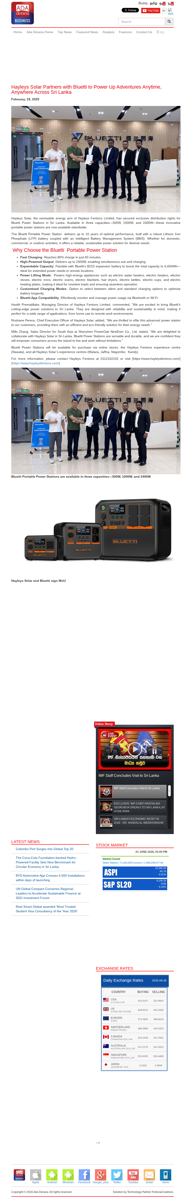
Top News (65, 32)
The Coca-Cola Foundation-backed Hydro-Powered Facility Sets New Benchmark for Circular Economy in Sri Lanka (46, 862)
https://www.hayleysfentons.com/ (35, 363)
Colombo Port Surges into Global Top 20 (44, 849)
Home (18, 32)
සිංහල (161, 32)
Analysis (108, 32)
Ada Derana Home (40, 32)
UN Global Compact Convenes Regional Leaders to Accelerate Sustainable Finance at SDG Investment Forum (48, 893)
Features (125, 32)
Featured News (87, 32)
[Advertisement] (93, 51)
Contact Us (144, 32)
